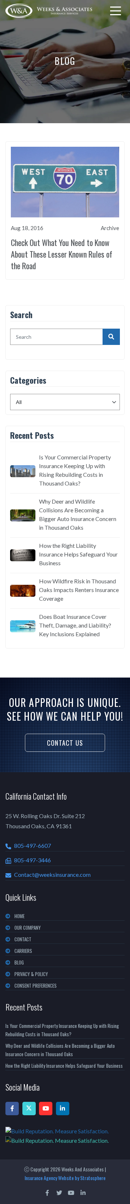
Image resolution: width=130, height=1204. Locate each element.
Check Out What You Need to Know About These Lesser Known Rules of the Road (61, 254)
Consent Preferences (35, 985)
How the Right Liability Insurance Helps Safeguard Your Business (78, 554)
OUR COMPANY (27, 927)
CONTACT (22, 939)
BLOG (19, 962)
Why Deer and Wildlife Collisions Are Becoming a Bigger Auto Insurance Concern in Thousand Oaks (77, 514)
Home (19, 916)
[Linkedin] (62, 1108)
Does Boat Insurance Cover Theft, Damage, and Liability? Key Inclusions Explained (75, 625)
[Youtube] (45, 1108)
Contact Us (65, 742)
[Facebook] (12, 1108)
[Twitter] (29, 1108)
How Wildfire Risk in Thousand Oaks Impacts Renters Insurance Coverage (79, 590)
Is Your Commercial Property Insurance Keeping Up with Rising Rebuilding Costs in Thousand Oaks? (75, 470)
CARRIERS (23, 950)
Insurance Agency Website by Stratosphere (65, 1178)
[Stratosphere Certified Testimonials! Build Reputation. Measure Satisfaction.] (65, 1135)
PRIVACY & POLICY (31, 974)
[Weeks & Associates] (48, 11)
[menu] (116, 11)
